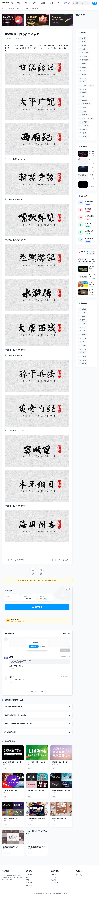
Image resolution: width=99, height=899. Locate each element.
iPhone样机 (85, 136)
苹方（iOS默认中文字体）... (92, 276)
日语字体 (84, 82)
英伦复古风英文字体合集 (10, 847)
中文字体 (84, 45)
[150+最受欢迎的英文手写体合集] (37, 837)
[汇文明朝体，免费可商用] (83, 261)
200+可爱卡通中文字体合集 (36, 762)
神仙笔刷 (84, 74)
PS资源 (11, 8)
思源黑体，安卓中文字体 (59, 762)
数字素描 (84, 85)
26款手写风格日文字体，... (92, 283)
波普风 (83, 96)
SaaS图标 (84, 129)
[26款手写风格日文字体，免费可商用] (83, 284)
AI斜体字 (84, 133)
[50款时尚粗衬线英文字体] (61, 809)
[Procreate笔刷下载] (61, 20)
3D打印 (28, 880)
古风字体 (84, 327)
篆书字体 (84, 353)
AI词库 (43, 3)
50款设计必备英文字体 (10, 790)
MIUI (91, 118)
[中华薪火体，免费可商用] (83, 292)
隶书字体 (84, 349)
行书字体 (84, 342)
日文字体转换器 (86, 104)
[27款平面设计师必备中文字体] (13, 752)
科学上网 (84, 78)
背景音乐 (29, 882)
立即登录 (33, 646)
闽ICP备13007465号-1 (60, 893)
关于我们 (53, 874)
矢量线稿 (84, 107)
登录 (94, 3)
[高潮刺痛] (83, 177)
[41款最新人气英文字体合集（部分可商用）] (37, 780)
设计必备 (84, 309)
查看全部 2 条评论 (36, 691)
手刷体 (83, 49)
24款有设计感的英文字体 (10, 818)
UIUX (92, 85)
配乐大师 (67, 3)
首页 (11, 3)
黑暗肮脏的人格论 (91, 152)
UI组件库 (84, 38)
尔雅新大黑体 (91, 268)
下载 (18, 3)
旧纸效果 (84, 93)
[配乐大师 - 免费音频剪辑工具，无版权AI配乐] (13, 20)
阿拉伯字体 (84, 122)
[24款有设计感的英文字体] (13, 809)
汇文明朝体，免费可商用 (91, 260)
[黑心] (83, 161)
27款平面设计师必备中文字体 (12, 762)
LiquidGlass (85, 125)
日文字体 (84, 89)
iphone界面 (84, 56)
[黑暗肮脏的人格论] (83, 154)
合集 (51, 3)
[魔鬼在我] (83, 169)
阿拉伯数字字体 (86, 60)
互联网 (20, 38)
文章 (34, 3)
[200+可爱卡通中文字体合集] (37, 752)
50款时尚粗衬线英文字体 (59, 818)
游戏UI (83, 41)
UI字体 (83, 316)
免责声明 (53, 880)
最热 (68, 633)
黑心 (90, 159)
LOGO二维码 (85, 114)
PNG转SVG (85, 71)
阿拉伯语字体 (85, 52)
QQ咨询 (54, 580)
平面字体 (84, 312)
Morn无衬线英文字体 (17, 560)
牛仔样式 (84, 111)
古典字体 (84, 331)
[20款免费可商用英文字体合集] (61, 780)
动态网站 (29, 885)
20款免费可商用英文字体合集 (61, 790)
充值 (45, 598)
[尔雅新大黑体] (83, 269)
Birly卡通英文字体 (63, 560)
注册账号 (42, 646)
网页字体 (84, 320)
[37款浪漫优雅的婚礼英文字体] (37, 809)
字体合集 (84, 338)
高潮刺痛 (91, 175)
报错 (68, 589)
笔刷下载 (29, 877)
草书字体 (84, 345)
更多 (57, 3)
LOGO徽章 (84, 100)
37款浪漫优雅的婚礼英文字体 (37, 818)
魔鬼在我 (91, 167)
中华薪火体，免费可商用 (91, 291)
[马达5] (83, 184)
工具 (26, 3)
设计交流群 (54, 882)
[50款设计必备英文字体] (13, 780)
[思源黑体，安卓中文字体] (61, 752)
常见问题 (53, 877)
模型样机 (84, 67)
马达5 (90, 182)
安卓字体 (84, 63)
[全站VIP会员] (37, 20)
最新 (64, 633)
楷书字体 (84, 356)
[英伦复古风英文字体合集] (13, 837)
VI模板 (83, 118)
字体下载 (19, 8)
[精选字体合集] (86, 20)
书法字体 (84, 323)
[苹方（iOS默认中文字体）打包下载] (83, 277)
